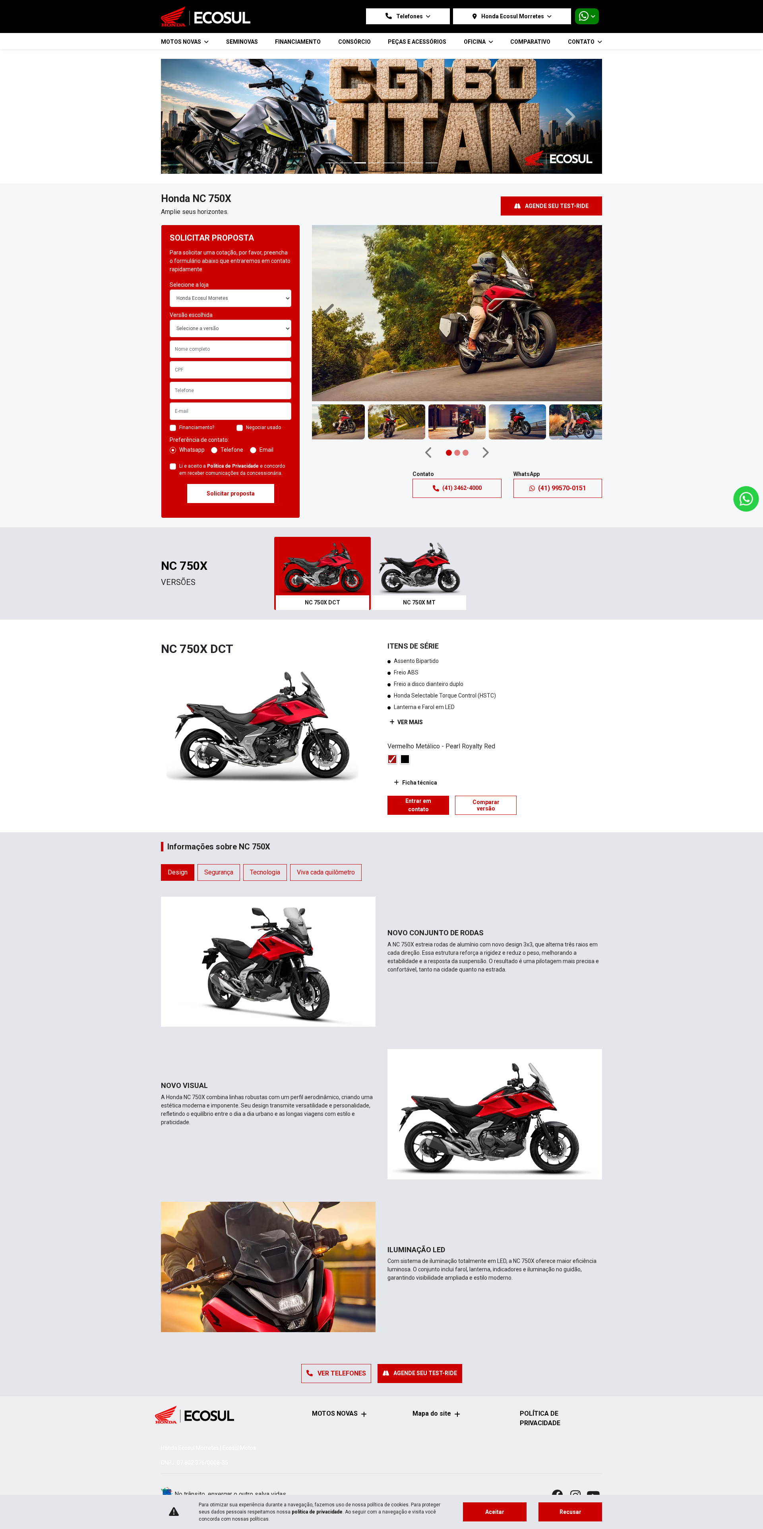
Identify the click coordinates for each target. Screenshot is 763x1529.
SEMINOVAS (242, 42)
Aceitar (494, 1512)
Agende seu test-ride (556, 155)
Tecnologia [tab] (265, 821)
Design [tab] (178, 821)
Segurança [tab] (218, 821)
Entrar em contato (418, 753)
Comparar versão (486, 754)
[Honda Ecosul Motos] (205, 16)
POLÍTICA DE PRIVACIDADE (540, 1418)
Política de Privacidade (233, 415)
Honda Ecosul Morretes (512, 16)
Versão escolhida (191, 263)
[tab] (322, 522)
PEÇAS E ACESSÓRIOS (417, 42)
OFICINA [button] (475, 42)
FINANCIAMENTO (298, 42)
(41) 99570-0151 (562, 436)
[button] (194, 90)
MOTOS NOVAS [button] (181, 42)
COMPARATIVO (530, 42)
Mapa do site (431, 1413)
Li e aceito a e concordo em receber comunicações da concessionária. (232, 418)
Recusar (570, 1512)
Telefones (409, 16)
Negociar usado (263, 376)
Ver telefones (341, 1322)
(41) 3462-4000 (462, 436)
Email (266, 398)
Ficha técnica (419, 731)
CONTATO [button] (582, 42)
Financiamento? (196, 376)
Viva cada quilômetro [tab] (326, 821)
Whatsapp (192, 398)
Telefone (232, 398)
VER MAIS (409, 671)
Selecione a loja (189, 233)
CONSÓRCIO (354, 42)
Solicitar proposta (231, 442)
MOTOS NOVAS (335, 1413)
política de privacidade (317, 1512)
